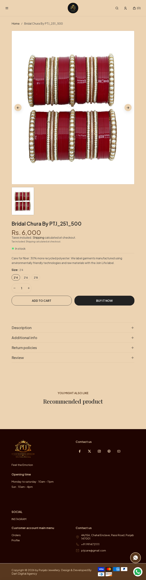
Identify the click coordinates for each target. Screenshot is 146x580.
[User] (125, 8)
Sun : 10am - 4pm (22, 486)
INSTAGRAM (19, 519)
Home (16, 23)
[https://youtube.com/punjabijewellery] (119, 451)
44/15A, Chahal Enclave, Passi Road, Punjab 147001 (107, 536)
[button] (117, 8)
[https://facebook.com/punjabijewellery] (80, 451)
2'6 (26, 277)
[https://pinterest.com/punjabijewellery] (109, 451)
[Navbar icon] (7, 8)
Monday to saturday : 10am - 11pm (33, 481)
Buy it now (104, 300)
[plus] (28, 288)
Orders (16, 535)
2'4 (16, 277)
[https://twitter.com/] (89, 451)
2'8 (36, 277)
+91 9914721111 (90, 544)
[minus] (14, 288)
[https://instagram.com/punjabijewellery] (99, 451)
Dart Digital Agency (24, 573)
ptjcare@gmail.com (93, 550)
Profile (16, 540)
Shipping (38, 237)
